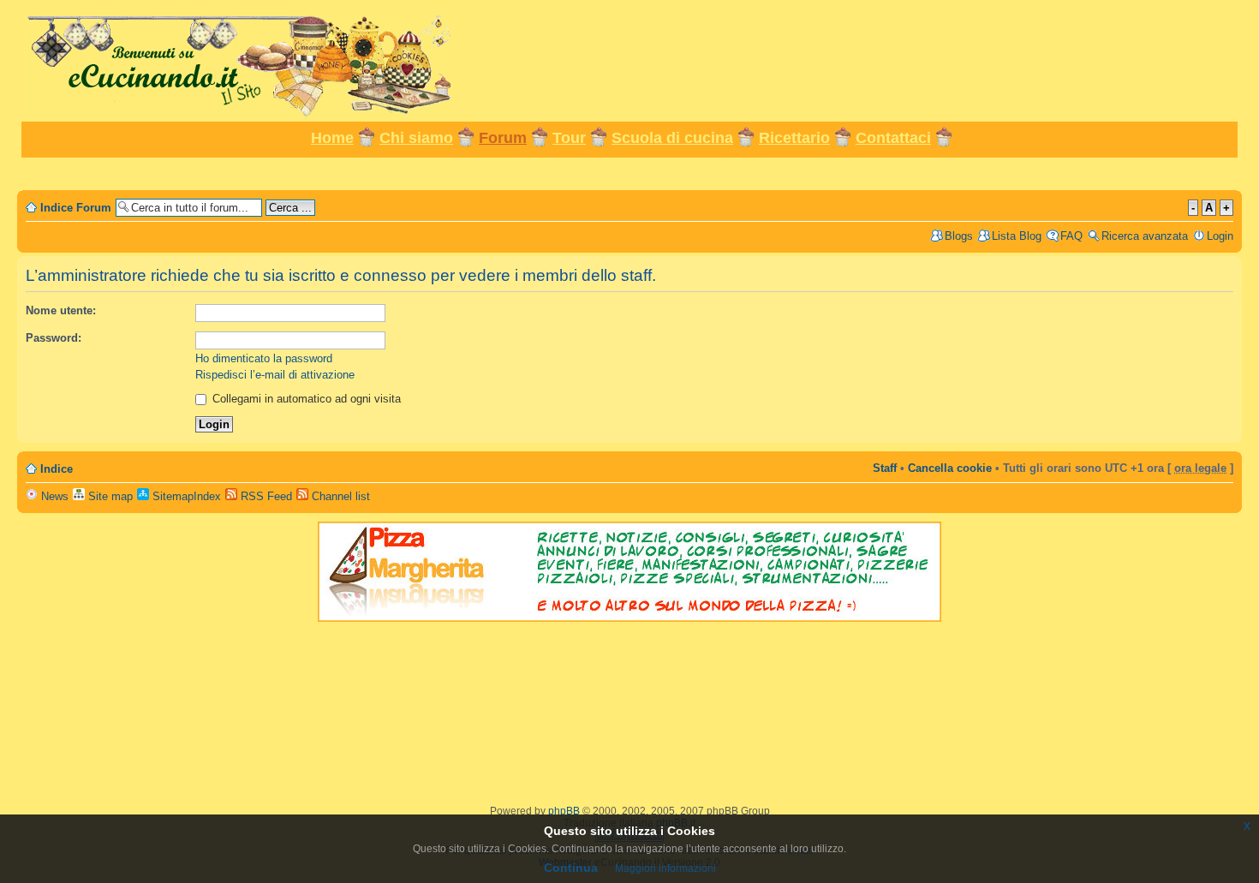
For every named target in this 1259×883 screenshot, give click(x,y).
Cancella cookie (950, 468)
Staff (885, 468)
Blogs (959, 236)
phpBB (564, 811)
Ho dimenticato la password (263, 358)
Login (1220, 236)
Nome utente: (61, 310)
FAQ (1071, 236)
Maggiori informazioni (665, 868)
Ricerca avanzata (1144, 236)
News (53, 496)
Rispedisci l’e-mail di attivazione (275, 374)
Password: (53, 337)
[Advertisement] (629, 172)
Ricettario (794, 137)
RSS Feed (264, 496)
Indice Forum (75, 207)
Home (332, 137)
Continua (571, 867)
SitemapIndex (185, 496)
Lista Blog (1016, 236)
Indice (56, 468)
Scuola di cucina (672, 137)
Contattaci (893, 137)
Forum (503, 137)
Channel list (339, 496)
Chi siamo (416, 137)
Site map (109, 496)
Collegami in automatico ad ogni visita (305, 398)
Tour (569, 137)
